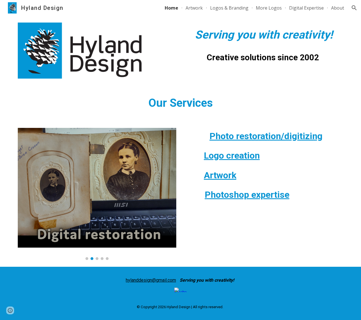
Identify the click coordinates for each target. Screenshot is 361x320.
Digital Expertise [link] (306, 8)
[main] (264, 35)
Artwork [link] (194, 8)
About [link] (337, 8)
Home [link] (171, 8)
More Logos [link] (269, 8)
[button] (354, 8)
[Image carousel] (97, 194)
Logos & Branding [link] (229, 8)
